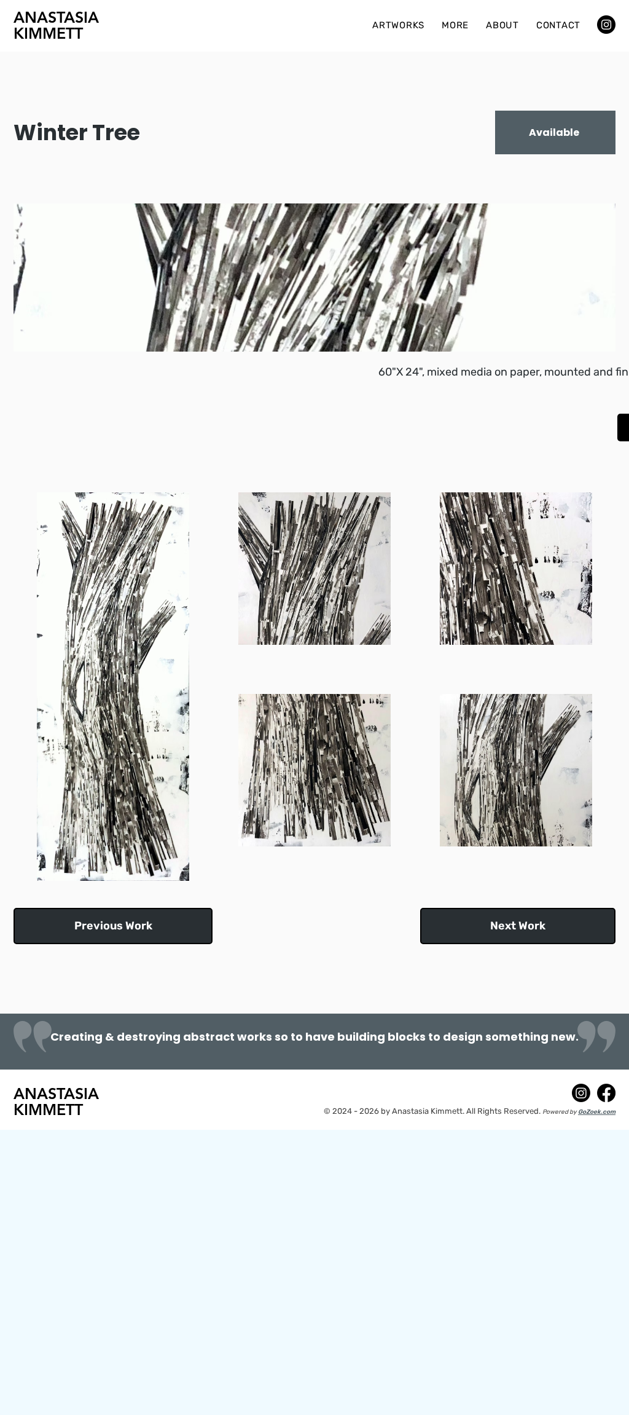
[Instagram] (606, 24)
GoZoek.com (596, 1112)
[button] (398, 25)
